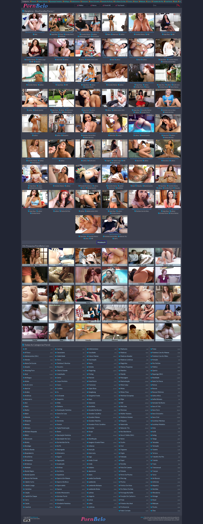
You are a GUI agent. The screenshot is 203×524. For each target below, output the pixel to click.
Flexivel (33, 1)
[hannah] (34, 276)
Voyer (136, 1)
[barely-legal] (168, 257)
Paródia (134, 464)
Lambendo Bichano (102, 485)
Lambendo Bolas (102, 489)
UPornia (98, 14)
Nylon (134, 439)
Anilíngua (66, 1)
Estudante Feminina (70, 503)
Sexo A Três (166, 406)
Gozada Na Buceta (102, 410)
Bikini (38, 435)
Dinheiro (70, 406)
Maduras (134, 352)
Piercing (134, 478)
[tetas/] (34, 313)
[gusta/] (34, 332)
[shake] (114, 295)
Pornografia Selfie (134, 493)
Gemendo (102, 403)
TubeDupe (44, 14)
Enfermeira (70, 453)
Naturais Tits (123, 236)
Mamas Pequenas (134, 367)
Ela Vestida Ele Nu (70, 442)
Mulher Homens (43, 1)
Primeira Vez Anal (134, 503)
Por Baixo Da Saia (120, 1)
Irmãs (102, 464)
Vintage (166, 496)
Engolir (70, 457)
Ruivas (148, 87)
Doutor (70, 424)
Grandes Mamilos (102, 421)
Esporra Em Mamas (70, 478)
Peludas (134, 471)
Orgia (181, 1)
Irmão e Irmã (102, 460)
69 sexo (38, 352)
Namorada (134, 424)
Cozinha (70, 388)
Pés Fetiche (166, 363)
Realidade (62, 36)
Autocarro (85, 1)
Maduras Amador (134, 356)
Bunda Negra (38, 471)
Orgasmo (134, 449)
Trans (166, 464)
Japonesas (102, 471)
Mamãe (134, 374)
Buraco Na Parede (38, 478)
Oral (134, 446)
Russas (166, 388)
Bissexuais (38, 439)
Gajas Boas (54, 34)
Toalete (166, 449)
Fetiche (102, 367)
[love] (168, 276)
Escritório (70, 471)
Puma (166, 349)
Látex (102, 503)
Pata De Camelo (134, 467)
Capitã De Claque (38, 496)
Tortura (130, 1)
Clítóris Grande (70, 370)
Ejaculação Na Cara (70, 439)
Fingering (102, 370)
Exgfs (70, 507)
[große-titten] (34, 257)
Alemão (38, 360)
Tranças (166, 471)
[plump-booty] (141, 257)
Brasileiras (38, 457)
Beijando (38, 421)
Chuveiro (70, 367)
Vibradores (166, 493)
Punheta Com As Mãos (168, 61)
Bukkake (38, 467)
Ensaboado (70, 464)
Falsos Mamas (174, 87)
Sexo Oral (59, 59)
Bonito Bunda (38, 449)
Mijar (134, 399)
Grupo (102, 431)
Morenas (134, 410)
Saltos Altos (166, 396)
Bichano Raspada (38, 431)
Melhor (81, 5)
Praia (134, 500)
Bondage (38, 446)
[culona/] (141, 276)
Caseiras (38, 507)
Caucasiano (70, 352)
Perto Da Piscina (134, 475)
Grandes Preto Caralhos (102, 424)
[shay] (168, 313)
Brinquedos (38, 460)
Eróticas (70, 467)
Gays (102, 399)
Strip (166, 428)
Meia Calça (134, 385)
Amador (38, 367)
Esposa (70, 489)
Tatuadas (37, 61)
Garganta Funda (102, 396)
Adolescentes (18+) (85, 36)
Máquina (134, 421)
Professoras (134, 507)
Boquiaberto (38, 453)
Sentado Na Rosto (107, 1)
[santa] (88, 295)
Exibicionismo (75, 1)
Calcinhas (38, 489)
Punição (166, 360)
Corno (70, 378)
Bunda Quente (38, 110)
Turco (166, 475)
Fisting (102, 374)
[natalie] (88, 332)
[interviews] (168, 295)
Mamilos (134, 370)
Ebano (108, 34)
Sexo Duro (166, 160)
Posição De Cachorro (86, 186)
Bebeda (38, 417)
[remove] (114, 332)
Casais (38, 503)
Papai (134, 460)
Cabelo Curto (38, 482)
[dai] (88, 257)
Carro (149, 1)
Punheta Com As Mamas (166, 352)
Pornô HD (107, 5)
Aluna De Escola (38, 363)
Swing (166, 435)
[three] (114, 276)
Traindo (166, 460)
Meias (134, 388)
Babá (38, 406)
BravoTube (70, 14)
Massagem (134, 378)
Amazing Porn (38, 370)
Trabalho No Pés (158, 1)
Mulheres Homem (134, 417)
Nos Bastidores (134, 431)
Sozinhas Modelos (166, 424)
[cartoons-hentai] (61, 257)
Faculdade (102, 352)
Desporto (65, 135)
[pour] (61, 276)
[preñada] (141, 295)
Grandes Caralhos (102, 414)
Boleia (38, 442)
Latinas (95, 34)
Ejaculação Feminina (56, 1)
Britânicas (38, 464)
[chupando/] (168, 332)
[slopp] (114, 257)
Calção (38, 493)
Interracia (115, 34)
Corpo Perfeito (70, 381)
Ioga (102, 457)
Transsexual (166, 467)
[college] (88, 313)
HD (102, 435)
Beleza (38, 424)
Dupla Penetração (70, 428)
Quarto (166, 370)
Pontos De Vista (88, 112)
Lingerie (108, 160)
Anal (35, 34)
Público (166, 367)
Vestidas (166, 489)
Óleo (166, 511)
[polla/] (141, 332)
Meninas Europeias (134, 396)
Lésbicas (102, 507)
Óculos (166, 507)
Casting (70, 349)
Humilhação (102, 439)
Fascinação (102, 360)
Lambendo (102, 482)
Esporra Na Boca (70, 482)
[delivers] (114, 313)
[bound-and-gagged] (34, 295)
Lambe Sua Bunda (102, 478)
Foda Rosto (168, 1)
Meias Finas (134, 392)
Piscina (134, 482)
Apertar (38, 388)
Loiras (40, 186)
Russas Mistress (166, 392)
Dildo (70, 403)
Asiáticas (38, 396)
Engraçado (70, 460)
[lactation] (61, 295)
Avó (38, 403)
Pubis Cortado (134, 511)
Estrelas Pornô (69, 34)
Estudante (70, 500)
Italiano (102, 467)
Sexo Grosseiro (95, 1)
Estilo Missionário (70, 493)
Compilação (70, 374)
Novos (94, 5)
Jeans (102, 475)
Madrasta (134, 349)
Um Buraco (166, 478)
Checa (70, 360)
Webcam (142, 1)
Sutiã (175, 1)
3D (38, 349)
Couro (70, 385)
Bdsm (38, 414)
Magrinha (134, 363)
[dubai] (88, 276)
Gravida (102, 428)
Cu (70, 392)
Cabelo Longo (41, 59)
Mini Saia (134, 406)
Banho (38, 410)
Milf (148, 34)
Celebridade (70, 356)
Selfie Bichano (166, 399)
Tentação (166, 446)
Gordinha (102, 406)
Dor (70, 417)
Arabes (38, 392)
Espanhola (70, 475)
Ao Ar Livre (176, 85)
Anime (38, 381)
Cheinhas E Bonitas (70, 363)
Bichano (38, 428)
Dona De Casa (70, 414)
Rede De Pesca (166, 381)
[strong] (141, 313)
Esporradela (70, 485)
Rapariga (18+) (166, 374)
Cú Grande (96, 36)
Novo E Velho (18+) (134, 435)
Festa (61, 34)
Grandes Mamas (86, 34)
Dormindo (70, 421)
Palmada (134, 457)
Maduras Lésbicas (134, 360)
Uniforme (166, 482)
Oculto (134, 442)
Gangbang (102, 392)
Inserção (102, 449)
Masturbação (134, 381)
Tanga (166, 439)
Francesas (102, 385)
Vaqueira (166, 485)
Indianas (102, 446)
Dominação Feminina (70, 410)
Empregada (70, 449)
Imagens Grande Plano (102, 442)
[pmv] (61, 332)
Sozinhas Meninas (166, 421)
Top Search (120, 5)
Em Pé (70, 446)
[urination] (61, 313)
